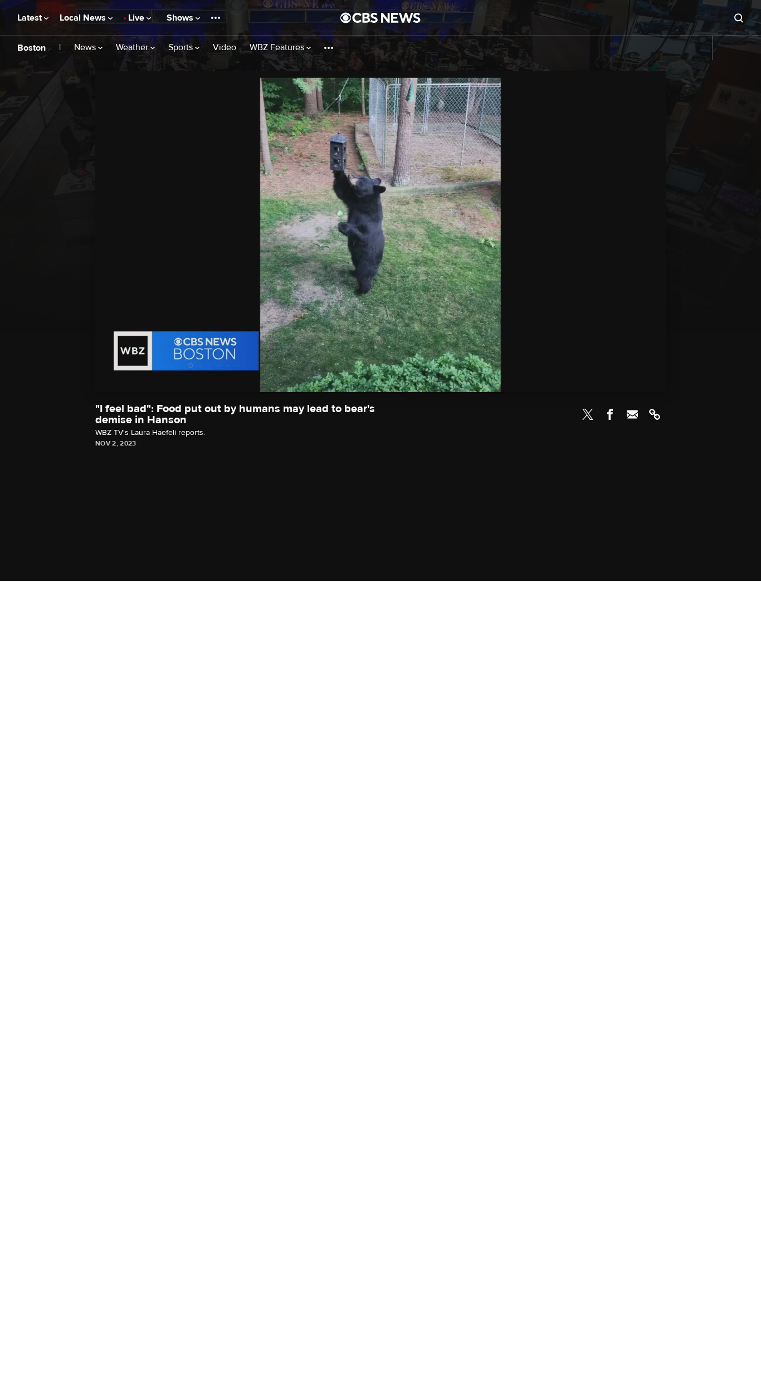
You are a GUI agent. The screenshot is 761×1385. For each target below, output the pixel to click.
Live (137, 17)
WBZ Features (278, 47)
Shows (181, 17)
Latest (30, 17)
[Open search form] (739, 18)
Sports (181, 47)
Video (224, 47)
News (86, 47)
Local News (84, 17)
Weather (133, 47)
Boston (31, 47)
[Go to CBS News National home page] (380, 17)
